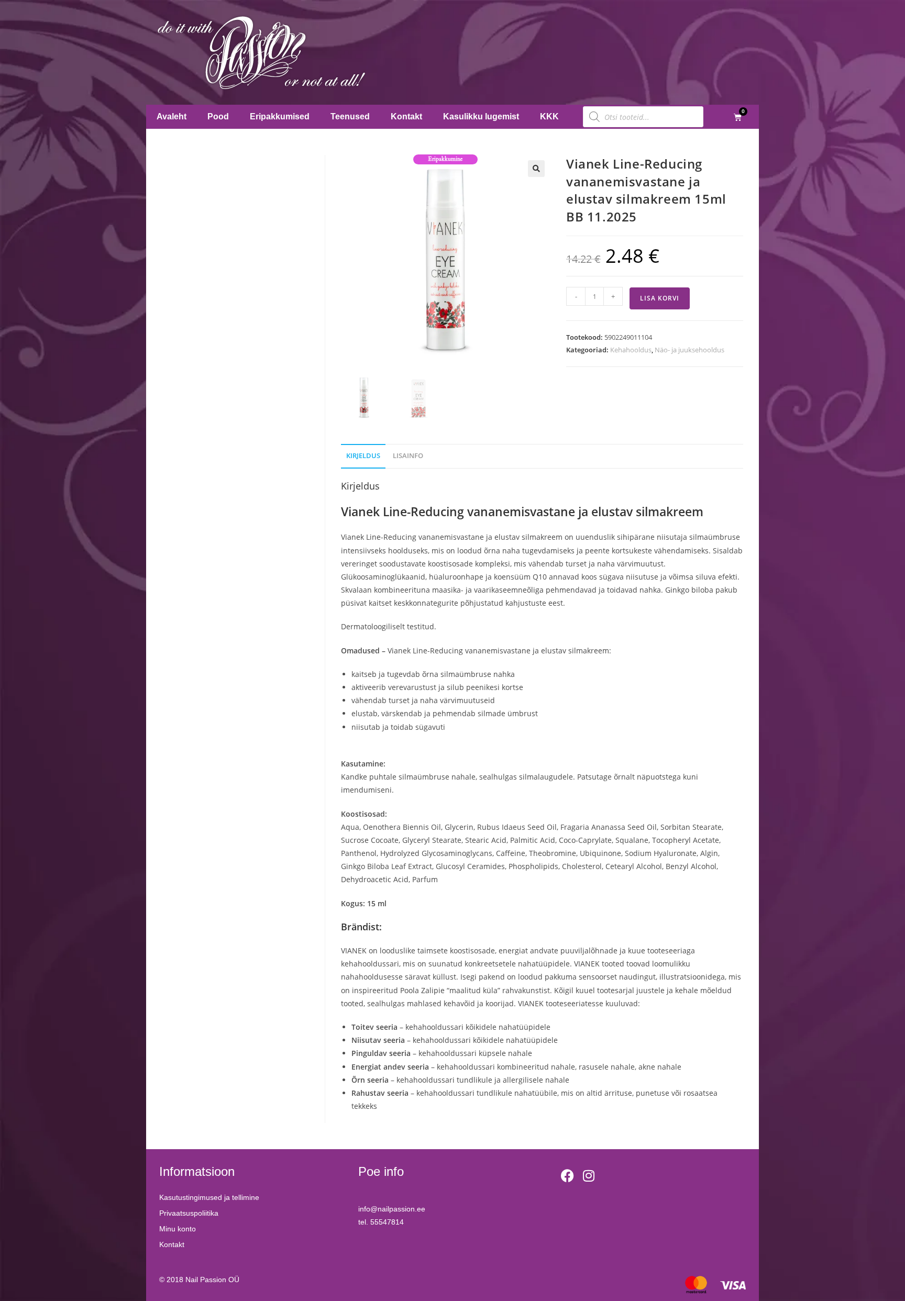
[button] (536, 168)
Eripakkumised (280, 116)
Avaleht (171, 116)
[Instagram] (588, 1175)
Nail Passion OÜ (212, 1279)
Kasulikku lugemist (481, 116)
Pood (218, 116)
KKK (549, 116)
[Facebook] (567, 1175)
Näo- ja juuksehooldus (689, 349)
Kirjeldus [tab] (363, 455)
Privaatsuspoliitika (188, 1213)
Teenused (350, 116)
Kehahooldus (631, 349)
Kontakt (406, 116)
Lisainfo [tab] (408, 455)
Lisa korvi (659, 298)
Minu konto (177, 1229)
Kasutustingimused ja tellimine (209, 1197)
